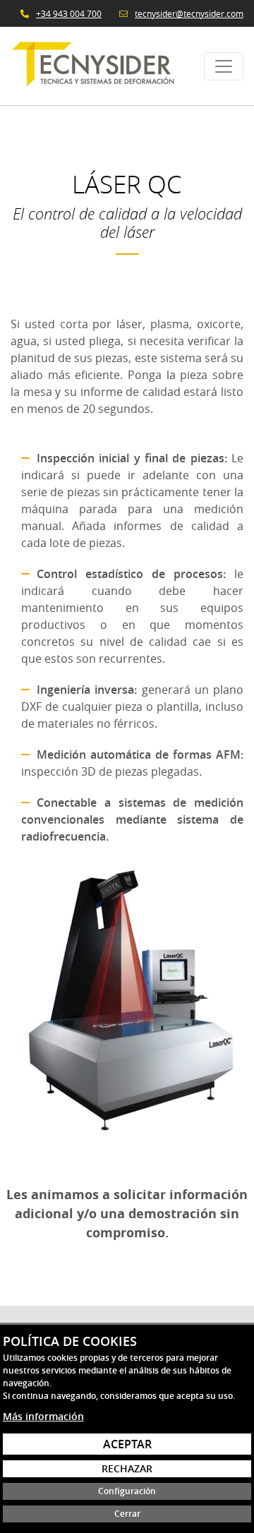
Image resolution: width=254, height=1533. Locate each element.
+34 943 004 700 (69, 13)
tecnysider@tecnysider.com (189, 13)
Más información (43, 1416)
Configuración (127, 1491)
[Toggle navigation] (223, 66)
